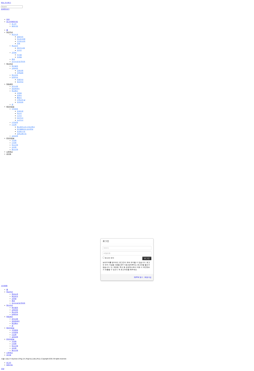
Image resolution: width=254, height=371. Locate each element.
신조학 (14, 125)
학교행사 (15, 91)
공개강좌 (20, 102)
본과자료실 (10, 138)
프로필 (19, 57)
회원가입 (15, 26)
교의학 (14, 147)
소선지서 (20, 120)
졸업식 (19, 98)
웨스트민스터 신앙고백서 (26, 127)
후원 (13, 59)
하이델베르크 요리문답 (25, 129)
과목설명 (20, 73)
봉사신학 (15, 149)
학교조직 (15, 46)
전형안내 (20, 80)
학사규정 (15, 75)
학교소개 (15, 34)
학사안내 (9, 64)
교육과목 (20, 70)
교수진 (19, 50)
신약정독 (15, 122)
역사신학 (15, 145)
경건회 (8, 154)
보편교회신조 (21, 134)
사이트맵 (4, 286)
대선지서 (20, 118)
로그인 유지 (109, 258)
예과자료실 (10, 107)
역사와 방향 (21, 39)
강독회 (19, 93)
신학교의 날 (21, 100)
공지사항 (15, 86)
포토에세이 (16, 89)
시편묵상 (9, 152)
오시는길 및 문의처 (18, 61)
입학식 (19, 95)
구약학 (14, 140)
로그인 (14, 24)
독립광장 (9, 84)
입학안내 (15, 77)
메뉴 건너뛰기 (6, 3)
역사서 (19, 113)
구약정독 (15, 109)
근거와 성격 (21, 41)
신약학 (14, 143)
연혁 (18, 43)
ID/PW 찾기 (138, 277)
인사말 (19, 55)
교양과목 (15, 136)
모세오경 (20, 111)
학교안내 (9, 32)
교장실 (14, 52)
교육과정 (15, 68)
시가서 (19, 116)
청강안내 (20, 82)
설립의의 (20, 37)
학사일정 (15, 66)
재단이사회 (21, 48)
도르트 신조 (21, 131)
